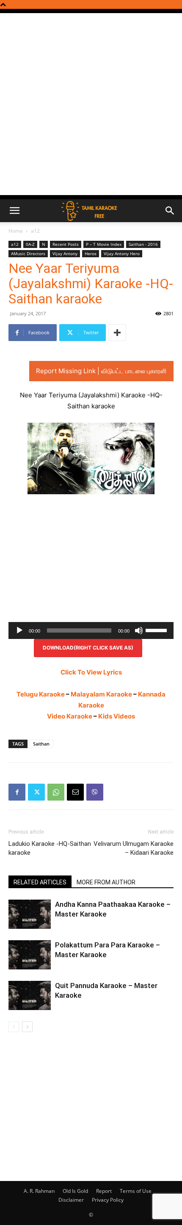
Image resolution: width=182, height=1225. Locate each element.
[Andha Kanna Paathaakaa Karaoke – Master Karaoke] (29, 914)
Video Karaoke (69, 716)
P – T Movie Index (103, 244)
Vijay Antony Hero (122, 253)
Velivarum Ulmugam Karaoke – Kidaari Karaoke (134, 848)
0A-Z (30, 244)
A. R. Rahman (39, 1191)
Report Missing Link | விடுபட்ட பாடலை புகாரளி (101, 371)
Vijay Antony (64, 253)
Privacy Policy (108, 1199)
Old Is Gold (75, 1191)
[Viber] (94, 792)
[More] (117, 332)
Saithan (41, 744)
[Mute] (139, 630)
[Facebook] (16, 792)
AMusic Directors (28, 253)
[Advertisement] (91, 104)
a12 (35, 230)
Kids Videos (116, 716)
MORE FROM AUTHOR (106, 882)
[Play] (19, 630)
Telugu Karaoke (41, 694)
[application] (91, 630)
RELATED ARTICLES (40, 882)
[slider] (157, 629)
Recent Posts (65, 244)
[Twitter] (36, 792)
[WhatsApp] (55, 792)
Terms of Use (136, 1191)
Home (15, 230)
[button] (14, 210)
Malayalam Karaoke (101, 694)
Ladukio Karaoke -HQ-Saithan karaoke (49, 848)
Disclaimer (71, 1199)
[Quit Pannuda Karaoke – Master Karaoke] (29, 995)
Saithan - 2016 (143, 244)
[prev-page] (13, 1026)
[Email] (75, 792)
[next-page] (27, 1026)
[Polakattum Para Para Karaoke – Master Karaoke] (29, 954)
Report (104, 1191)
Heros (91, 253)
